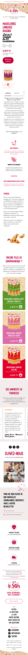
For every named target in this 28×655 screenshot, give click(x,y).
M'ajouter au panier (8, 60)
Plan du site (19, 642)
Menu (6, 7)
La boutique (14, 612)
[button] (9, 467)
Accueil (14, 609)
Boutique (5, 16)
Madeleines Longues (14, 16)
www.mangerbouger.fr (14, 577)
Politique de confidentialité (15, 640)
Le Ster (14, 615)
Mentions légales (10, 642)
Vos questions (14, 623)
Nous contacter (14, 601)
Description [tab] (8, 93)
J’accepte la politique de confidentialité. (14, 514)
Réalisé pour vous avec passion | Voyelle (14, 645)
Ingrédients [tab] (16, 93)
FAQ (15, 642)
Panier (23, 7)
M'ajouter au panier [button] (20, 306)
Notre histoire (14, 617)
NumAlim (20, 574)
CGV (8, 640)
